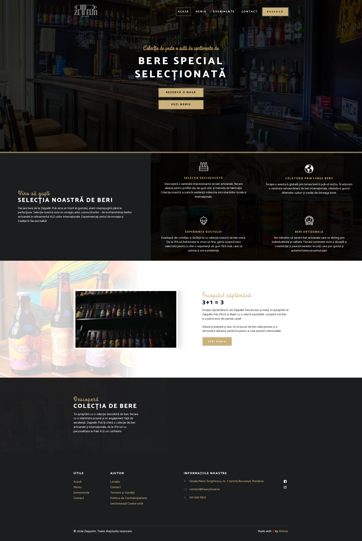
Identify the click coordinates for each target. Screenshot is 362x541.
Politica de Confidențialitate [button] (128, 498)
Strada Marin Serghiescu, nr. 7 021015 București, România (226, 481)
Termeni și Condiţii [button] (122, 492)
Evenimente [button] (224, 12)
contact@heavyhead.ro (204, 489)
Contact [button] (250, 12)
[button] (86, 11)
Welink (283, 531)
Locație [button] (115, 481)
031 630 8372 (197, 497)
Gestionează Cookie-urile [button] (126, 503)
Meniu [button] (201, 12)
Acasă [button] (183, 12)
